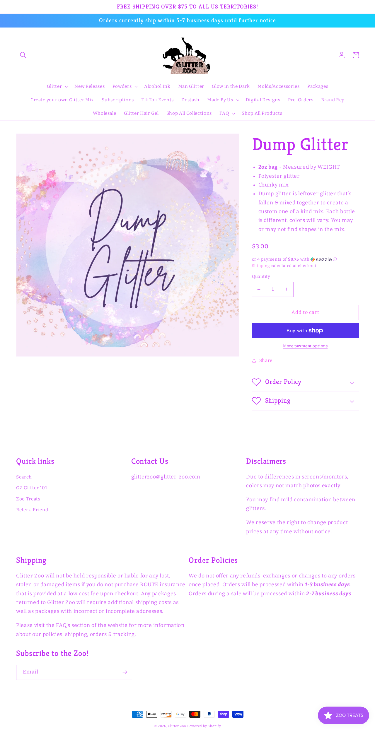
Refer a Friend (32, 509)
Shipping (261, 266)
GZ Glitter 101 (31, 487)
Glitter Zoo (177, 726)
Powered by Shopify (204, 726)
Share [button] (265, 360)
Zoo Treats (28, 499)
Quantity (261, 276)
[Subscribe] (125, 672)
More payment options (305, 346)
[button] (23, 55)
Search (24, 477)
